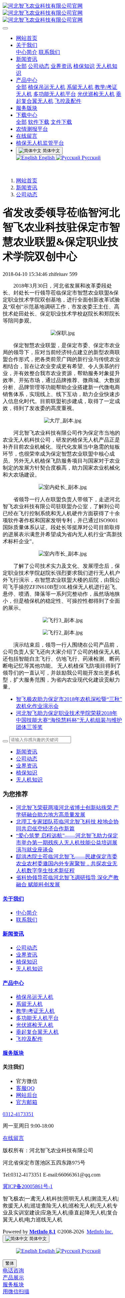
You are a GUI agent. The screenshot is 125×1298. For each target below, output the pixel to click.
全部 (21, 66)
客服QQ (25, 1088)
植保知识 (26, 772)
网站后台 (26, 1095)
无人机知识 (29, 779)
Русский (90, 157)
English (46, 157)
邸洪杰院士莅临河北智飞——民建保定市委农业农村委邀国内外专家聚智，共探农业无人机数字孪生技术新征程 (66, 863)
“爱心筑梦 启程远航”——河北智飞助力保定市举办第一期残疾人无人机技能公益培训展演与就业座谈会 (67, 842)
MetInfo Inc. (100, 1231)
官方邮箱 (26, 1102)
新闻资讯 (26, 187)
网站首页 (26, 180)
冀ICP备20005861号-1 (28, 1186)
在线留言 (13, 1138)
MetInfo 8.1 (42, 1231)
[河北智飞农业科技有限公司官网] (62, 13)
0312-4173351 (18, 1114)
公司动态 (26, 194)
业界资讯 (26, 765)
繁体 (9, 1263)
